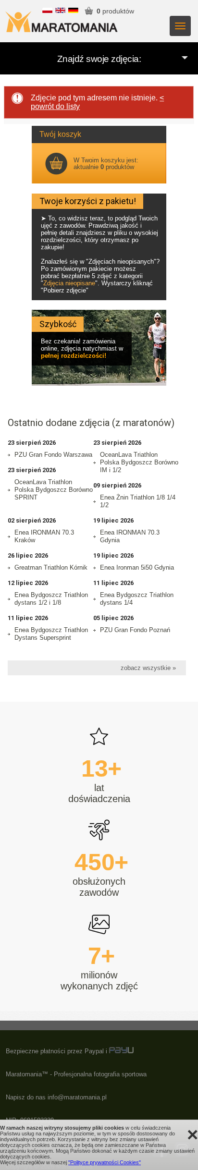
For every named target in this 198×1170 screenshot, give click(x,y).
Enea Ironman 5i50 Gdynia (137, 567)
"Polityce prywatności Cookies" (104, 1162)
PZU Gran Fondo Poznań (135, 630)
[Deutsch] (73, 10)
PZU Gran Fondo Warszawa (53, 454)
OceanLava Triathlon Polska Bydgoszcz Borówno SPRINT (53, 489)
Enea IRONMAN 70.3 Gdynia (130, 536)
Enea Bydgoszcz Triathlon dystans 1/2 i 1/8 (51, 598)
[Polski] (47, 10)
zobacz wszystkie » (148, 667)
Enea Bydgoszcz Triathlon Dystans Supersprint (51, 633)
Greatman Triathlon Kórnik (50, 567)
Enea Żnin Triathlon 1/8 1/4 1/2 (137, 501)
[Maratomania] (61, 20)
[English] (60, 10)
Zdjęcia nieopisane (69, 283)
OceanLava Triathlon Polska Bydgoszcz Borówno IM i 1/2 (139, 462)
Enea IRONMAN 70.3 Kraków (44, 536)
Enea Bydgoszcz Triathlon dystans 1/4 (136, 598)
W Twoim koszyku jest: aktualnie (106, 164)
